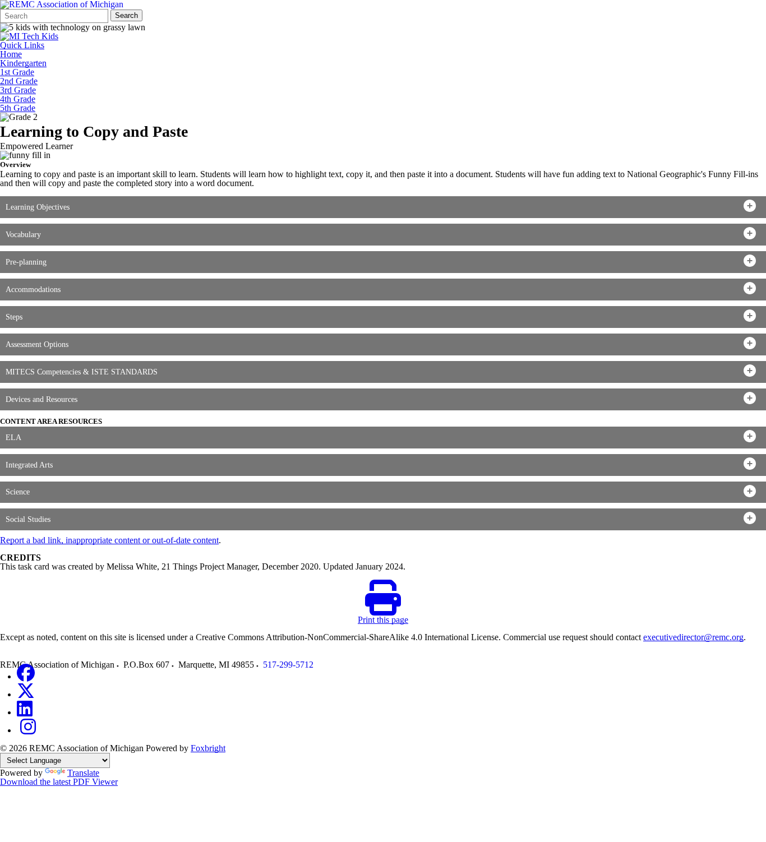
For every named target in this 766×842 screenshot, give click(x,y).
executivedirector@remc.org (693, 637)
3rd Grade (18, 90)
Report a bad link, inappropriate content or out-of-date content (109, 540)
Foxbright (208, 748)
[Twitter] (26, 694)
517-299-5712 (288, 664)
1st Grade (17, 72)
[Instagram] (28, 730)
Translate (83, 773)
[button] (383, 207)
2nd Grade (19, 81)
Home (11, 54)
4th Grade (17, 99)
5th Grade (17, 108)
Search (126, 15)
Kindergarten (23, 63)
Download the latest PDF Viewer (59, 782)
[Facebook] (26, 676)
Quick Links (22, 45)
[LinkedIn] (25, 712)
